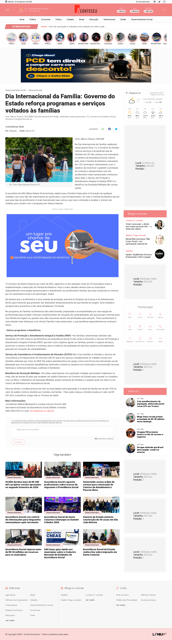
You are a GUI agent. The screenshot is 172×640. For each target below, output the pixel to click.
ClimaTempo (160, 95)
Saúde (123, 19)
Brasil (81, 19)
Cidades (70, 19)
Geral (22, 19)
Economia (45, 19)
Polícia (58, 19)
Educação (93, 19)
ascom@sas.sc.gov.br (42, 410)
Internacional (109, 19)
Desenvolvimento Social (141, 19)
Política (33, 19)
